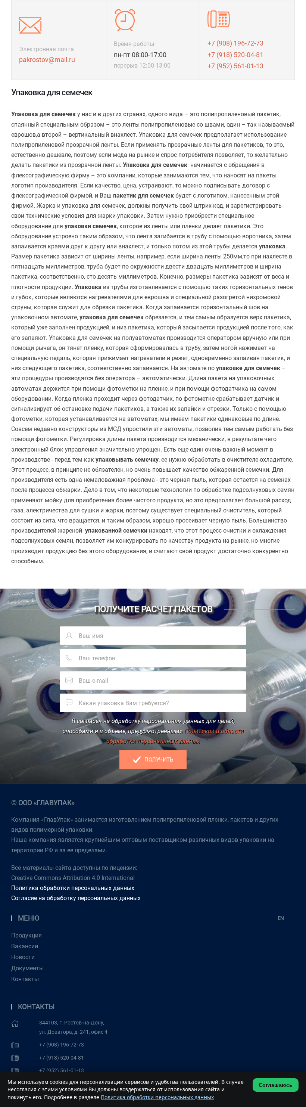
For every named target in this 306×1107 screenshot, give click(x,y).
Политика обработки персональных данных (72, 888)
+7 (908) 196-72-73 (235, 43)
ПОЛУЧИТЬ (158, 759)
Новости (23, 957)
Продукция (26, 935)
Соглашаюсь (276, 1085)
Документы (27, 968)
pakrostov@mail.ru (47, 59)
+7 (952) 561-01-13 (235, 66)
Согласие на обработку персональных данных (76, 898)
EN (281, 918)
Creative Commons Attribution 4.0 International (73, 877)
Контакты (25, 979)
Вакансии (24, 946)
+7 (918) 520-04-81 (235, 55)
